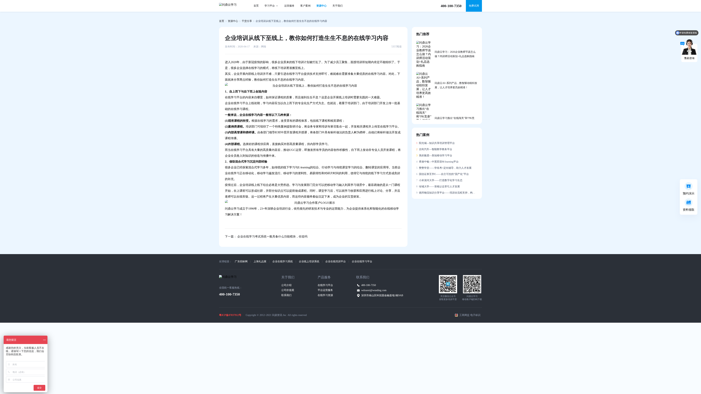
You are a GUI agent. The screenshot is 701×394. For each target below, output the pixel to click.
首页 (256, 5)
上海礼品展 (260, 261)
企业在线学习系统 (282, 261)
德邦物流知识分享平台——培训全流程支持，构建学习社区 (447, 192)
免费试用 (474, 5)
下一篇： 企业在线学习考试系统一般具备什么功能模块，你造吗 (266, 236)
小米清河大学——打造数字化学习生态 (439, 180)
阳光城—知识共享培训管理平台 (435, 143)
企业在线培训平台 (335, 261)
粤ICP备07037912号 (230, 315)
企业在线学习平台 (362, 261)
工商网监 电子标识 (469, 315)
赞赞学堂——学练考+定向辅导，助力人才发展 (444, 168)
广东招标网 (241, 261)
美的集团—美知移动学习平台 (434, 155)
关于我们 (337, 5)
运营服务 (289, 5)
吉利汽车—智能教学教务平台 (434, 149)
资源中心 (321, 5)
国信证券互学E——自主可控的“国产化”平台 (442, 174)
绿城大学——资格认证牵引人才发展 (438, 186)
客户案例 (305, 5)
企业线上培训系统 (309, 261)
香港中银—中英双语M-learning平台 (437, 161)
